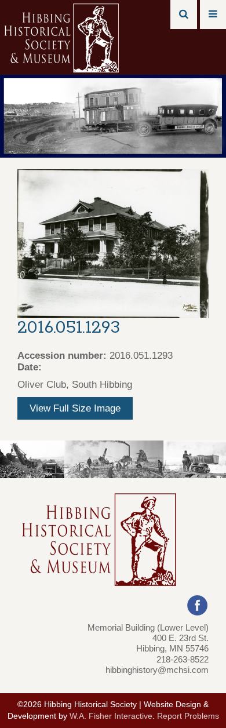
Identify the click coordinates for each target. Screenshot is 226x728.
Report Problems (188, 716)
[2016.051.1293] (113, 243)
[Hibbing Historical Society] (62, 36)
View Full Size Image (75, 408)
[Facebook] (197, 604)
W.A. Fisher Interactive (111, 716)
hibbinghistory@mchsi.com (157, 670)
